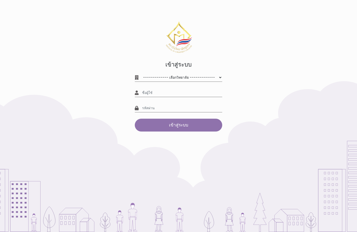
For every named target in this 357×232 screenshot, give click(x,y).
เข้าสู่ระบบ (178, 125)
